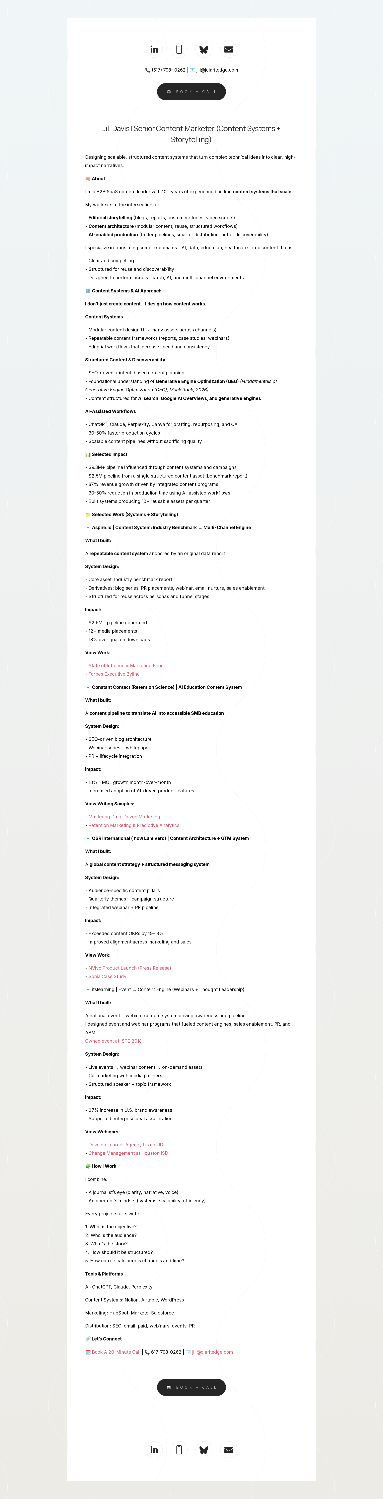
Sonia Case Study (107, 976)
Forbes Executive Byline (114, 674)
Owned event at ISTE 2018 (113, 1041)
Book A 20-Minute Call (116, 1352)
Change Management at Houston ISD (128, 1153)
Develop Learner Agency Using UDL (127, 1144)
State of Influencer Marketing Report (128, 665)
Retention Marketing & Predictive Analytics (134, 825)
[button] (154, 49)
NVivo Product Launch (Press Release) (130, 968)
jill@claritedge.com (212, 1352)
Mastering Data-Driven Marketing (124, 816)
